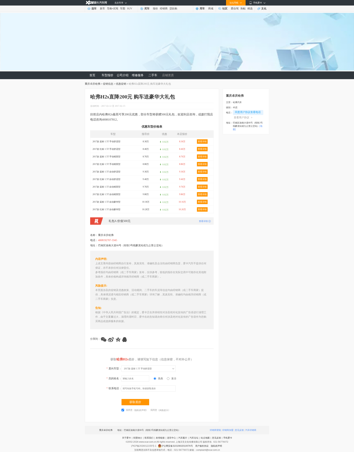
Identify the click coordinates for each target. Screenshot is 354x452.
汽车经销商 (250, 430)
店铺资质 (168, 75)
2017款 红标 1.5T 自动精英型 (106, 194)
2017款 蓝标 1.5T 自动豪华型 (106, 202)
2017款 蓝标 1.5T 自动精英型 (106, 187)
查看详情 (202, 141)
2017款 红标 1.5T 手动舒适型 (106, 149)
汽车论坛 (194, 438)
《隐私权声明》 (140, 410)
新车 (102, 8)
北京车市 (118, 2)
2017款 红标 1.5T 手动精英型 (106, 164)
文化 (263, 8)
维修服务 (138, 75)
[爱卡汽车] (96, 2)
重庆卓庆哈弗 (92, 83)
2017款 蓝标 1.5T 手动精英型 (106, 156)
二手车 (152, 75)
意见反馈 (239, 430)
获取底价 (135, 402)
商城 (210, 8)
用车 (202, 8)
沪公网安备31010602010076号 (177, 446)
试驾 (115, 8)
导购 (109, 8)
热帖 (243, 8)
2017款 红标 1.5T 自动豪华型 (106, 209)
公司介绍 (123, 75)
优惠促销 (121, 83)
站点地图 (205, 438)
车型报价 (107, 75)
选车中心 (171, 438)
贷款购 (173, 8)
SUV (129, 8)
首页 (92, 75)
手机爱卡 (227, 438)
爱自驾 (235, 8)
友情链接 (160, 438)
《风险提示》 (163, 410)
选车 (94, 8)
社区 (225, 8)
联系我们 (149, 438)
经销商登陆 (215, 430)
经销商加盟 (227, 430)
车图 (122, 8)
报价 (155, 8)
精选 (250, 8)
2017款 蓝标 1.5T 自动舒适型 (106, 171)
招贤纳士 (137, 438)
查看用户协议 (243, 117)
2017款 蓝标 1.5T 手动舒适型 (106, 141)
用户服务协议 (202, 446)
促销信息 (108, 83)
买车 (147, 8)
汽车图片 (182, 438)
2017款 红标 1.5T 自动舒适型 (106, 179)
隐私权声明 (216, 446)
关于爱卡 (126, 438)
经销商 (164, 8)
